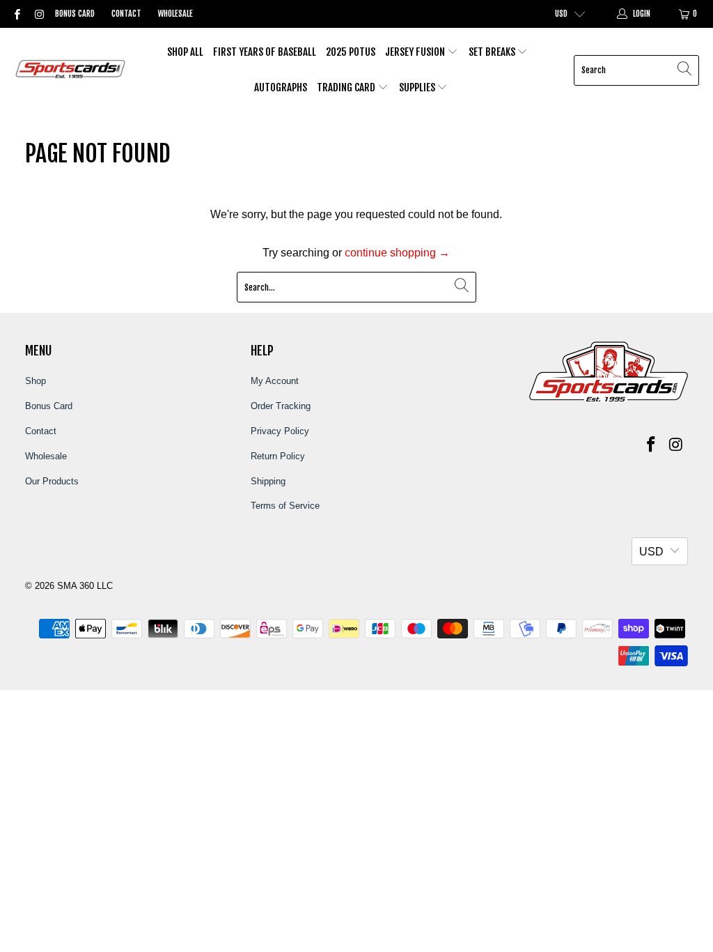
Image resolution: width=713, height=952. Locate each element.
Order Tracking (281, 406)
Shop (35, 381)
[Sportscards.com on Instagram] (38, 14)
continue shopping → (397, 253)
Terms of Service (285, 505)
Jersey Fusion (416, 52)
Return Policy (278, 456)
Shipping (268, 481)
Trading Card (347, 87)
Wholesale (175, 13)
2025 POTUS (350, 52)
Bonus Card (75, 13)
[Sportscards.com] (71, 70)
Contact (126, 13)
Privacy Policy (280, 431)
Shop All (185, 52)
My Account (275, 381)
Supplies (418, 87)
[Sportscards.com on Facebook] (16, 14)
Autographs (280, 87)
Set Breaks (493, 52)
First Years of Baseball (264, 52)
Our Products (52, 481)
